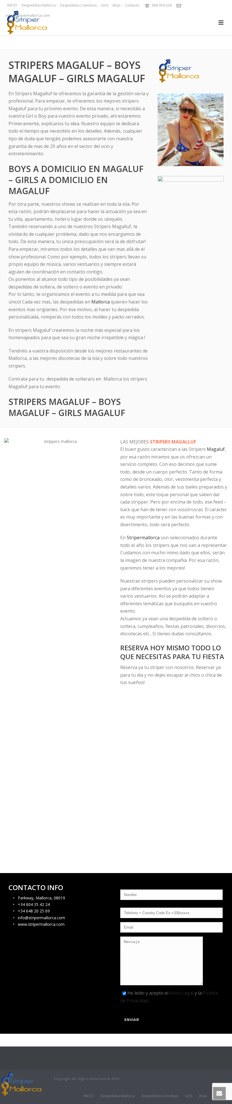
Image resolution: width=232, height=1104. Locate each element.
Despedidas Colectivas (159, 1096)
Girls (188, 1096)
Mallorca (100, 302)
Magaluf (216, 449)
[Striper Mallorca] (21, 1083)
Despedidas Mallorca (117, 1096)
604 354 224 (161, 5)
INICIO (88, 1096)
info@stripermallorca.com (28, 15)
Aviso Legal (181, 993)
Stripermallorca (143, 537)
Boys (203, 1096)
